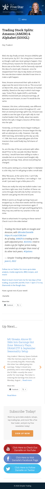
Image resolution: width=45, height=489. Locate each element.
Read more (27, 380)
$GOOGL (28, 241)
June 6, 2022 (10, 261)
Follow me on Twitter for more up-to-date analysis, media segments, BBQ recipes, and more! (20, 272)
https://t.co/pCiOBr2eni (15, 235)
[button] (4, 367)
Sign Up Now (22, 433)
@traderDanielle (25, 232)
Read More (11, 395)
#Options (28, 251)
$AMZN (19, 238)
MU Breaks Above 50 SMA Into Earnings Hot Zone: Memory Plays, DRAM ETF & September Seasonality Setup (21, 345)
